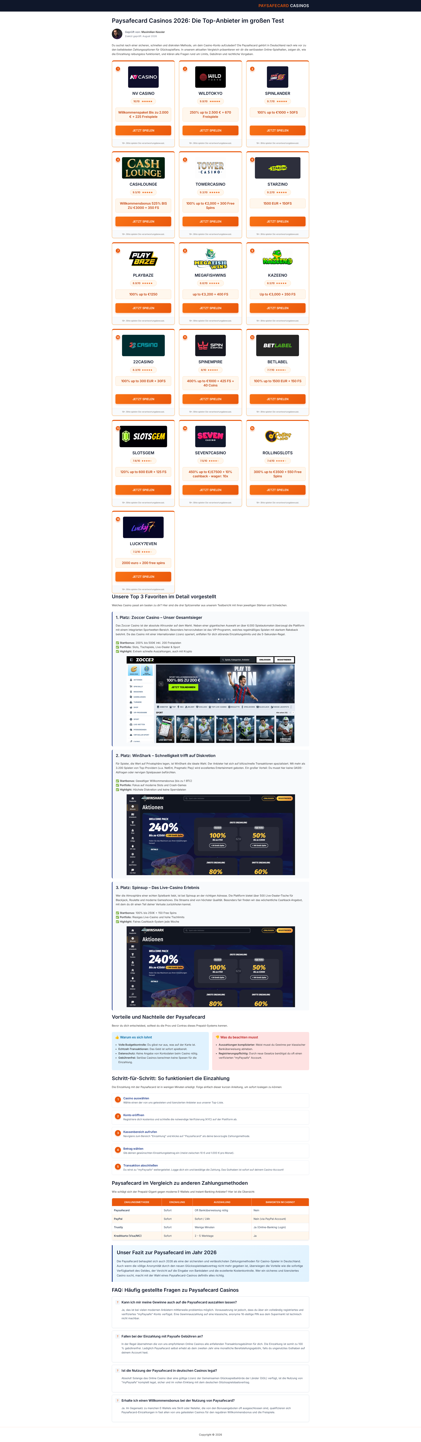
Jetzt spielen (143, 130)
